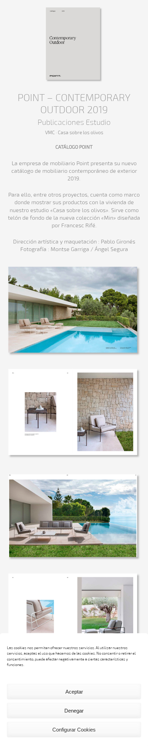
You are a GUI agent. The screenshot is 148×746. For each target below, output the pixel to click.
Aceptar (74, 692)
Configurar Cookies (74, 730)
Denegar (74, 711)
